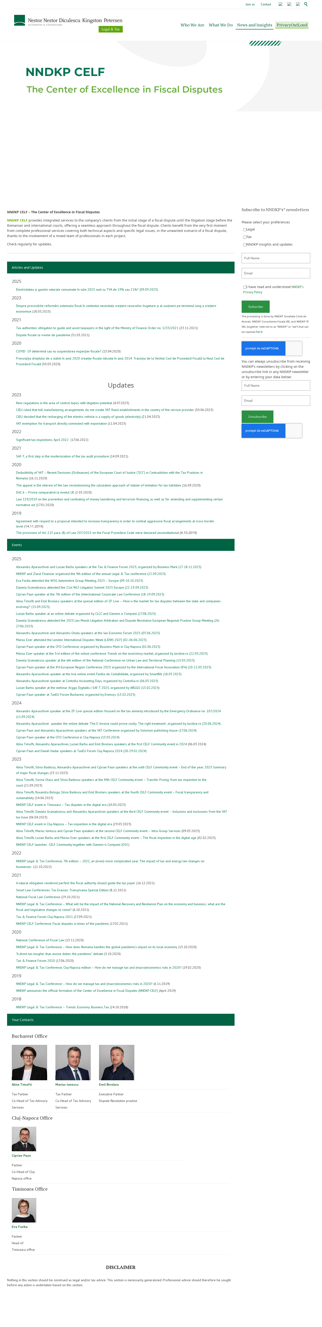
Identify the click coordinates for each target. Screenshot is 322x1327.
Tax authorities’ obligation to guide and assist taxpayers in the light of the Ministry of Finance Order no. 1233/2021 (97, 328)
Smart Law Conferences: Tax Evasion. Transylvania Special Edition (62, 890)
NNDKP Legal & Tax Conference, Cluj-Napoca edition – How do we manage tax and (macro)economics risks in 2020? (99, 967)
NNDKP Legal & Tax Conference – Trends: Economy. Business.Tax (62, 1007)
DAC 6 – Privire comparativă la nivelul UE (45, 492)
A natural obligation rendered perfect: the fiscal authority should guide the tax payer (75, 883)
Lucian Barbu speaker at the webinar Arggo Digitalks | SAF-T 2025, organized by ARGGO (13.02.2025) (88, 688)
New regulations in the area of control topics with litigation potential (64, 403)
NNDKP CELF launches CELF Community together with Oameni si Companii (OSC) (72, 844)
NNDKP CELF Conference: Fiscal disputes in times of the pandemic (62, 923)
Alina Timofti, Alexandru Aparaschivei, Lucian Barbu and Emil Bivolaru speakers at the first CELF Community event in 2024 (101, 744)
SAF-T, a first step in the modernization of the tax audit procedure (62, 456)
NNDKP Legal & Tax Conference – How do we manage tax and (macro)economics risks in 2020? (84, 984)
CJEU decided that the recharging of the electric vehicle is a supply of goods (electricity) (78, 416)
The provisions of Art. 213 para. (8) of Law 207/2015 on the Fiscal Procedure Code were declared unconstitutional (97, 533)
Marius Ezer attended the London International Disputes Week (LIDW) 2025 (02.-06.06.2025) (81, 640)
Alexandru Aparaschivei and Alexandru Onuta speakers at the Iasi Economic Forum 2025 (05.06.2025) (88, 633)
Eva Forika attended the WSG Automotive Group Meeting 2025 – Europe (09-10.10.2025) (79, 580)
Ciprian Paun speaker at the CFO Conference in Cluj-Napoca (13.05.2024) (68, 737)
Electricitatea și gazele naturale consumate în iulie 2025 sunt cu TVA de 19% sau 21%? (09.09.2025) (87, 289)
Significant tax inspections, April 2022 (43, 440)
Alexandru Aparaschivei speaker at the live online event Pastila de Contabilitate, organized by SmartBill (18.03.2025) (99, 674)
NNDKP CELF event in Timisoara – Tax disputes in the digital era (61, 805)
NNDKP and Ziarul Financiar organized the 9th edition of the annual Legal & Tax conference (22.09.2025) (91, 574)
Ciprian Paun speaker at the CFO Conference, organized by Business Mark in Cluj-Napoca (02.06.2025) (88, 647)
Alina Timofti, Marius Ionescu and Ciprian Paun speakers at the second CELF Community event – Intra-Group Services (98, 831)
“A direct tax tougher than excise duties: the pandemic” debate (59, 954)
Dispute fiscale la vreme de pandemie (43, 335)
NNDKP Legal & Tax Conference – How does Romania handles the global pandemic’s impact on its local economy (96, 947)
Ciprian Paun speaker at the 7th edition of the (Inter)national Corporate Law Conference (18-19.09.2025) (90, 594)
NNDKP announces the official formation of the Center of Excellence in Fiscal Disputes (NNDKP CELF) (87, 990)
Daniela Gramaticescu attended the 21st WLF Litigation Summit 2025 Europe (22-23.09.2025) (82, 587)
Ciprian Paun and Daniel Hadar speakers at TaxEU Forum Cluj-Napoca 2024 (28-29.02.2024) (81, 751)
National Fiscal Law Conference (38, 897)
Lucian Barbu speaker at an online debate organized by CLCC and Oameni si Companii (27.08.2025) (86, 613)
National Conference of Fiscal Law (40, 940)
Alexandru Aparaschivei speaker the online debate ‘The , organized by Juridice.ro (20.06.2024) (118, 723)
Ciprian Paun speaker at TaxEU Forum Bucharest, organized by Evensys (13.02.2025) (75, 694)
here (259, 332)
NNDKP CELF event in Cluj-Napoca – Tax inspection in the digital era (64, 824)
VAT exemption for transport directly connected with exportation (61, 423)
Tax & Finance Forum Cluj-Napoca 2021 (44, 917)
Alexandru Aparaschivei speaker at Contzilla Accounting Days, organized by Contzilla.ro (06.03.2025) (87, 681)
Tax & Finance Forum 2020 (35, 961)
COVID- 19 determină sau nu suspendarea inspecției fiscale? (58, 351)
